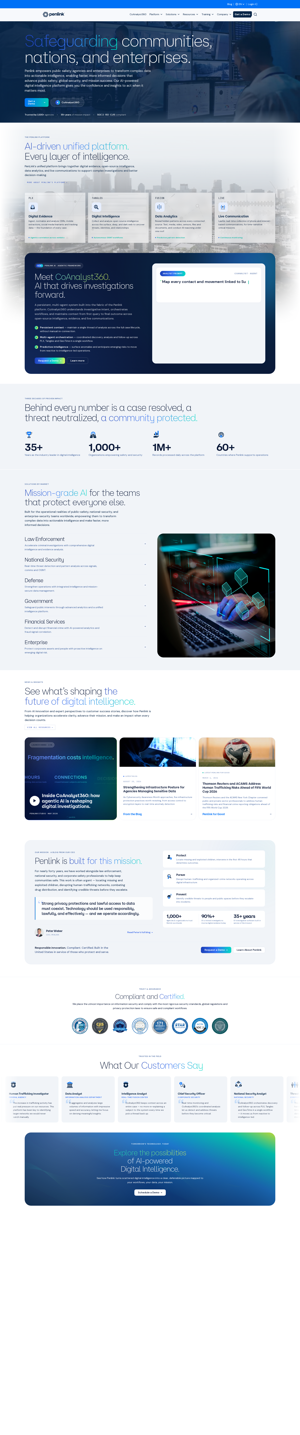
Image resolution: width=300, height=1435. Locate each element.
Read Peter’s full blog (140, 932)
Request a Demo (49, 360)
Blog (229, 4)
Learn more (77, 360)
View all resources (40, 727)
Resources (189, 14)
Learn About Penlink (249, 950)
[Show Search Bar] (255, 14)
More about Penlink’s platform (47, 182)
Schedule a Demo (150, 1192)
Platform (154, 14)
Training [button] (206, 14)
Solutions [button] (171, 14)
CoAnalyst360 (138, 14)
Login (251, 4)
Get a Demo (242, 14)
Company (222, 14)
